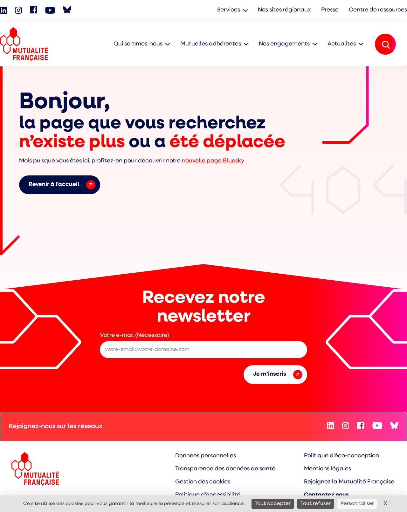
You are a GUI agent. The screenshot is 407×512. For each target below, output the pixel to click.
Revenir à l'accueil (54, 185)
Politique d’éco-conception (341, 456)
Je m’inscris (269, 374)
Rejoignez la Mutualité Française (349, 482)
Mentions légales (327, 469)
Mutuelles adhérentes (210, 44)
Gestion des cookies (202, 482)
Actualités (342, 44)
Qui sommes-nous (138, 44)
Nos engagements (284, 44)
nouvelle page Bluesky (213, 161)
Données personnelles (205, 456)
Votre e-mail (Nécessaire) (134, 335)
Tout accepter (273, 503)
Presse (330, 10)
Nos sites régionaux (284, 10)
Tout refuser (315, 503)
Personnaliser (357, 503)
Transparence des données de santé (225, 469)
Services (228, 10)
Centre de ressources (378, 10)
